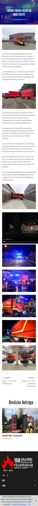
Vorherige (4, 425)
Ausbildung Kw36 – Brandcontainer (12, 436)
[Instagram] (7, 475)
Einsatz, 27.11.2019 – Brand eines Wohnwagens (29, 382)
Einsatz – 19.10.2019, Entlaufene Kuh (9, 381)
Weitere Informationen (19, 504)
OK (29, 504)
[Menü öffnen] (34, 3)
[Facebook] (3, 475)
